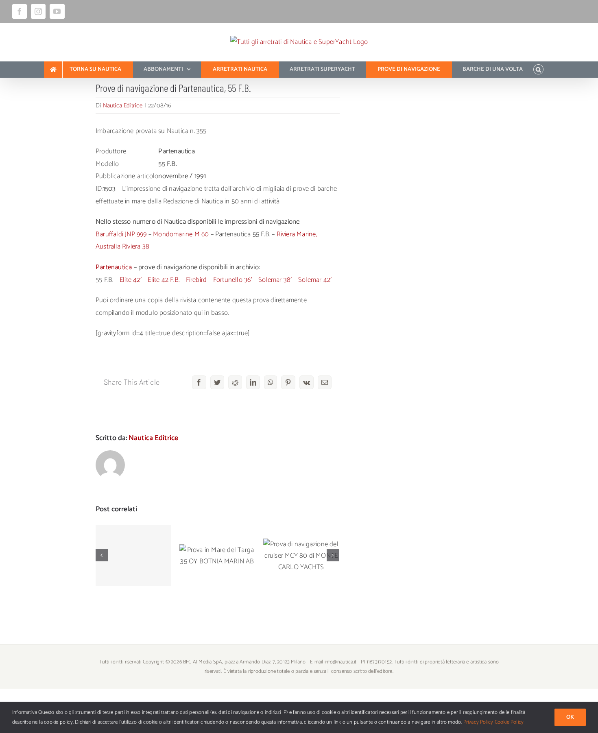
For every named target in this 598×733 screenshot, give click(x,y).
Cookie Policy (509, 722)
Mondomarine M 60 (181, 234)
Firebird (196, 280)
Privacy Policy (478, 722)
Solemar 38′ (275, 280)
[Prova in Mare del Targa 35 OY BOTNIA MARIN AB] (217, 555)
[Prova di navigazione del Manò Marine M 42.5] (133, 555)
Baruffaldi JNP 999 (121, 234)
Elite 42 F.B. (163, 280)
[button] (538, 69)
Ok (570, 717)
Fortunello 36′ (232, 280)
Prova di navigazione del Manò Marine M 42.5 (134, 535)
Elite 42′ (131, 280)
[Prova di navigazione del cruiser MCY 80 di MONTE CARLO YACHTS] (301, 556)
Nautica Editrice (122, 105)
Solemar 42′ (315, 280)
